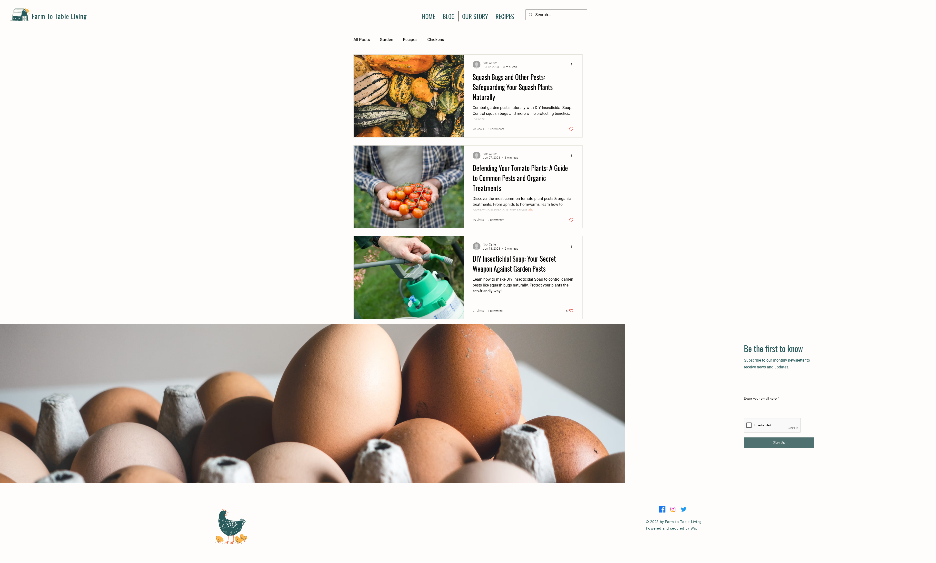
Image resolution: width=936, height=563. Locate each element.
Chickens (435, 39)
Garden (386, 39)
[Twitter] (683, 509)
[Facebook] (662, 509)
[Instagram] (673, 509)
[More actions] (573, 65)
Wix (694, 528)
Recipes (410, 39)
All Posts (361, 39)
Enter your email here (760, 398)
